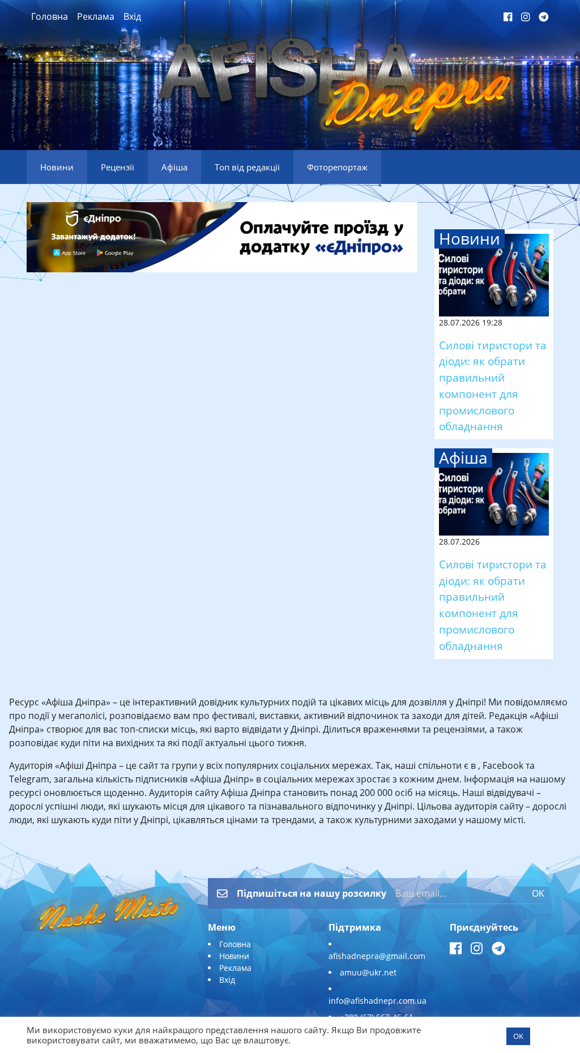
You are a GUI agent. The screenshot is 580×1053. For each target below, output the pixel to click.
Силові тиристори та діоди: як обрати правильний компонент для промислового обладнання (493, 385)
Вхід (132, 16)
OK (538, 893)
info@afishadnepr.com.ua (378, 1000)
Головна (49, 16)
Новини (234, 956)
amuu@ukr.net (368, 972)
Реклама (95, 16)
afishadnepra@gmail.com (377, 956)
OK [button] (518, 1036)
